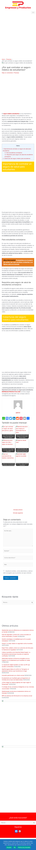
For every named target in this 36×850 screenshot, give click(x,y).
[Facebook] (16, 831)
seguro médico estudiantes (11, 113)
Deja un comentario (7, 72)
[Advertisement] (18, 33)
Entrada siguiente (18, 513)
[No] (34, 844)
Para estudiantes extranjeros (13, 152)
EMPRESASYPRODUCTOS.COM (11, 391)
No (15, 847)
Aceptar (9, 847)
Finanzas (16, 72)
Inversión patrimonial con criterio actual (13, 675)
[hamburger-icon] (33, 12)
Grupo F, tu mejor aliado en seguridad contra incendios (17, 643)
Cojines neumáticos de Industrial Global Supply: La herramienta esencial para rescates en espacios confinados (16, 654)
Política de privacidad (24, 847)
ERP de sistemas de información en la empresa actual (17, 695)
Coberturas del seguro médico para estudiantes (16, 158)
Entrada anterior (18, 509)
